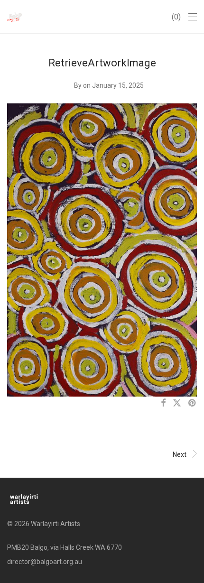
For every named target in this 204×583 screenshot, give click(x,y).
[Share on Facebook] (163, 403)
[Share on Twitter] (177, 403)
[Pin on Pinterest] (192, 403)
